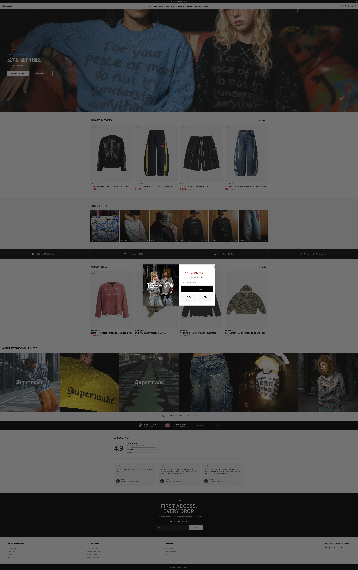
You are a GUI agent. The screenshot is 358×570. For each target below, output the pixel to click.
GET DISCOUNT (197, 289)
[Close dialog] (213, 266)
